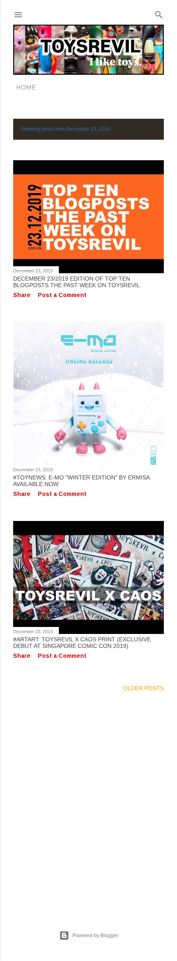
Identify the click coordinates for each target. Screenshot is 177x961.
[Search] (159, 13)
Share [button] (21, 295)
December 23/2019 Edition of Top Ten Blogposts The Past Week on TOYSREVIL (76, 281)
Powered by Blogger (95, 935)
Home (26, 87)
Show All (141, 129)
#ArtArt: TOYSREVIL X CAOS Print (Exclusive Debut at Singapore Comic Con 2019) (82, 642)
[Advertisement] (88, 801)
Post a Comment (62, 295)
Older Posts (143, 688)
